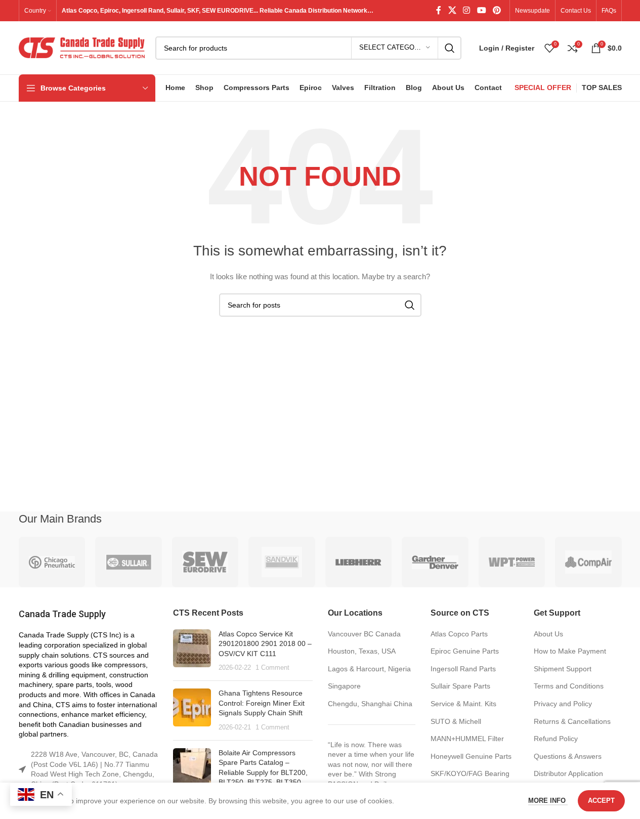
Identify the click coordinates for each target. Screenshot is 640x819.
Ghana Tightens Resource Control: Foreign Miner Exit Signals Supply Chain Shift (262, 703)
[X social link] (452, 10)
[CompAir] (588, 562)
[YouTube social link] (481, 10)
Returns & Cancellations (572, 721)
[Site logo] (82, 47)
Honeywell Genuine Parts (471, 756)
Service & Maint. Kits (463, 704)
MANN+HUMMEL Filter (467, 739)
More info (548, 800)
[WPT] (512, 562)
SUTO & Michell (456, 721)
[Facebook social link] (439, 10)
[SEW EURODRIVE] (205, 562)
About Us (548, 634)
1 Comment (272, 667)
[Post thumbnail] (192, 651)
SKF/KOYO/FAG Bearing (470, 773)
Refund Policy (556, 739)
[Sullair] (128, 562)
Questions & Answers (568, 756)
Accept (601, 800)
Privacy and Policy (563, 704)
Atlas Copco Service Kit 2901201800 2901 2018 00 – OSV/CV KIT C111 (265, 644)
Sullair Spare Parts (460, 686)
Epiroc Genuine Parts (465, 651)
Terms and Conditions (569, 686)
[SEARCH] (449, 48)
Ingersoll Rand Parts (463, 669)
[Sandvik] (281, 562)
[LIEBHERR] (358, 562)
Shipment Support (562, 669)
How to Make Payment (570, 651)
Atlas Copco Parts (459, 634)
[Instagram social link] (467, 10)
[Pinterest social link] (496, 10)
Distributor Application (568, 773)
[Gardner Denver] (435, 562)
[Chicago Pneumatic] (52, 562)
